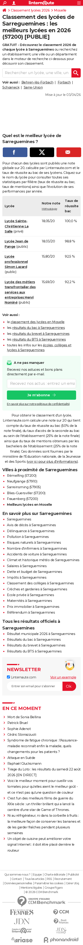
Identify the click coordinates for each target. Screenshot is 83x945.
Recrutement (63, 879)
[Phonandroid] (61, 940)
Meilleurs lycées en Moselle (29, 505)
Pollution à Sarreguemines (28, 537)
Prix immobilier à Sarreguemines (33, 607)
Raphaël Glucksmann (24, 763)
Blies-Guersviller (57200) (26, 493)
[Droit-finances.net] (61, 921)
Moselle (60, 10)
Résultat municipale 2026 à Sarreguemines (41, 634)
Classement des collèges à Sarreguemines (40, 583)
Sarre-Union (33, 87)
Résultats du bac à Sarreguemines (34, 640)
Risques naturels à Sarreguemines (34, 542)
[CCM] (61, 912)
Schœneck (10, 87)
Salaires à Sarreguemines (27, 566)
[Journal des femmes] (22, 912)
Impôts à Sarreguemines (26, 577)
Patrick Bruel (17, 723)
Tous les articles (34, 879)
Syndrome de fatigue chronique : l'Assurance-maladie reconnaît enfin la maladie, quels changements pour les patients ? (42, 746)
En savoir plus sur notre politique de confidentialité (38, 404)
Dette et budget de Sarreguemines (34, 572)
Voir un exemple (63, 677)
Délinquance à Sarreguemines (31, 531)
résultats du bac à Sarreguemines (38, 328)
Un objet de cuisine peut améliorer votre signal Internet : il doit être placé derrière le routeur (40, 844)
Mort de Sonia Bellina (24, 717)
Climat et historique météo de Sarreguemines (43, 560)
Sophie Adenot (19, 729)
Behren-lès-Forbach (37, 82)
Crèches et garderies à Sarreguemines (37, 589)
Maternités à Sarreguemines (29, 601)
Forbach (64, 82)
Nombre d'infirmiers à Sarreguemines (37, 548)
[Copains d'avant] (22, 931)
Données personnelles (18, 883)
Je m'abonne (38, 395)
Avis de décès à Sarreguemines (31, 525)
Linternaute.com (23, 677)
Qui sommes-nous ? (17, 874)
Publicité (73, 874)
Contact (17, 879)
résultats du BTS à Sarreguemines (39, 339)
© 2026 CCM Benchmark (41, 892)
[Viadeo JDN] (61, 931)
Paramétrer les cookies (49, 883)
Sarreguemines (19, 519)
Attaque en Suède (21, 758)
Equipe (37, 874)
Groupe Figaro (53, 887)
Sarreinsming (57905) (24, 487)
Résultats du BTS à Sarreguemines (34, 651)
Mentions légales (31, 887)
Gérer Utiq (72, 883)
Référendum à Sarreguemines (31, 612)
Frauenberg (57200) (22, 499)
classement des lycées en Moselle (38, 322)
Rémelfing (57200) (21, 476)
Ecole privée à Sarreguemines (30, 595)
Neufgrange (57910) (22, 481)
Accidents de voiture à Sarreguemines (37, 554)
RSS (49, 879)
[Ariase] (22, 939)
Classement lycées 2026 (30, 10)
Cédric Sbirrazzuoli (21, 734)
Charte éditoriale (54, 874)
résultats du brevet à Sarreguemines (41, 334)
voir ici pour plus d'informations (52, 462)
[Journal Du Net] (22, 921)
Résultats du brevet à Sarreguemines (36, 645)
